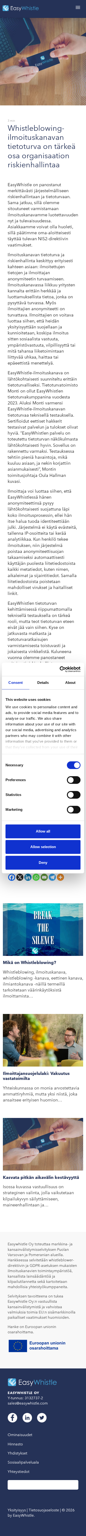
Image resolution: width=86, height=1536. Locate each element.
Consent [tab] (15, 683)
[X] (19, 877)
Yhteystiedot (18, 1471)
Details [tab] (43, 683)
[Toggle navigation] (78, 7)
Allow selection (43, 847)
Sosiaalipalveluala (23, 1462)
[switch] (74, 780)
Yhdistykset (17, 1453)
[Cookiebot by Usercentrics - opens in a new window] (61, 669)
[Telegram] (52, 877)
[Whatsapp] (36, 877)
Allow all (43, 831)
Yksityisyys (17, 1510)
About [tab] (70, 683)
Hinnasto (15, 1444)
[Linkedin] (28, 877)
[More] (60, 877)
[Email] (44, 877)
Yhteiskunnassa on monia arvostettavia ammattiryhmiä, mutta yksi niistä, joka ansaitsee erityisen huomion (41, 1094)
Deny (43, 863)
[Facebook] (11, 877)
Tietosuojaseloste (44, 1510)
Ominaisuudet (20, 1435)
